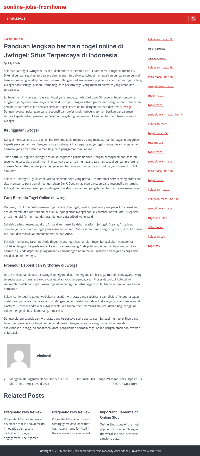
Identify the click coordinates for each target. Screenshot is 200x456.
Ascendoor (121, 450)
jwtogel (127, 106)
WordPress (154, 450)
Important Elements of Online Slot (119, 414)
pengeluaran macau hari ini (166, 114)
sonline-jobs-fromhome (35, 6)
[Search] (193, 19)
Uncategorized (13, 39)
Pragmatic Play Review (23, 412)
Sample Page (16, 18)
